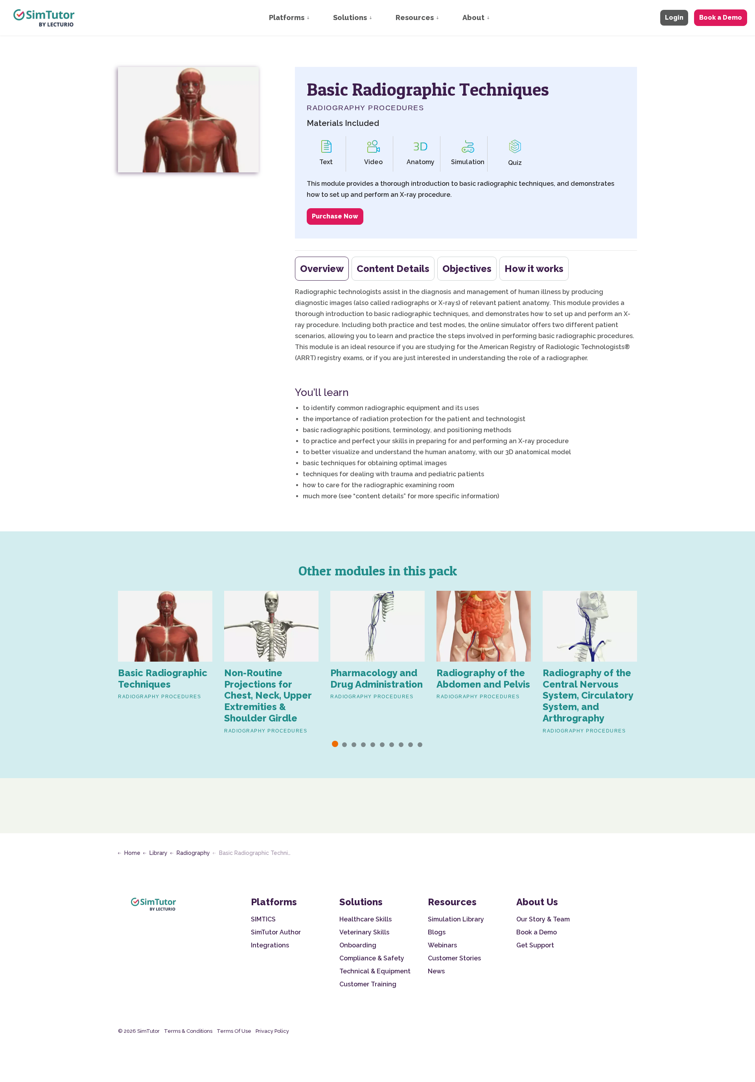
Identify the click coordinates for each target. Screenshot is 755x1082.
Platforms (286, 17)
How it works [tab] (534, 268)
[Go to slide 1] (335, 744)
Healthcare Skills (365, 919)
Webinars (442, 945)
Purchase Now (335, 216)
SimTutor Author (276, 932)
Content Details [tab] (393, 268)
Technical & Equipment (375, 971)
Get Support (535, 945)
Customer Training (367, 984)
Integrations (270, 945)
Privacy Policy (272, 1031)
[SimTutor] (44, 18)
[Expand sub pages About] (496, 17)
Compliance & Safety (371, 958)
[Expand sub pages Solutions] (378, 17)
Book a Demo (720, 17)
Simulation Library (456, 919)
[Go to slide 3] (354, 744)
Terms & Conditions (188, 1031)
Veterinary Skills (364, 932)
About (473, 17)
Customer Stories (454, 958)
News (436, 971)
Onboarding (357, 945)
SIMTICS (263, 919)
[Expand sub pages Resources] (445, 17)
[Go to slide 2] (344, 744)
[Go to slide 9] (410, 744)
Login (674, 17)
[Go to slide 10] (420, 744)
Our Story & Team (543, 919)
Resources (415, 17)
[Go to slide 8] (401, 744)
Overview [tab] (322, 268)
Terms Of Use (234, 1031)
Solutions (350, 17)
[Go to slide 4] (363, 744)
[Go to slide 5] (372, 744)
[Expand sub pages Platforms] (316, 17)
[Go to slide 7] (391, 744)
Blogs (437, 932)
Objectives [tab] (467, 268)
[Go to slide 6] (382, 744)
